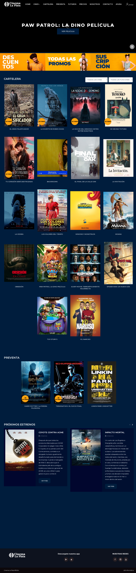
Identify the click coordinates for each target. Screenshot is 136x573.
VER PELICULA (68, 31)
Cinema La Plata (9, 570)
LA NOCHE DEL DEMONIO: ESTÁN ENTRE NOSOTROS (85, 130)
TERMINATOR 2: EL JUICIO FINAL (69, 406)
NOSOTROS (95, 4)
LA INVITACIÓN (118, 182)
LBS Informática (128, 570)
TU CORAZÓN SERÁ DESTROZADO (19, 182)
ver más (44, 481)
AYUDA (119, 4)
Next (132, 424)
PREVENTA (60, 4)
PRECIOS (83, 4)
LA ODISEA (19, 234)
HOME (27, 4)
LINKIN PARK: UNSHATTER (101, 406)
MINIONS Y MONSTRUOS (85, 234)
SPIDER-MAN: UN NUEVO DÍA (118, 287)
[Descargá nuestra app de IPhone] (71, 559)
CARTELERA (48, 4)
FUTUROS (72, 4)
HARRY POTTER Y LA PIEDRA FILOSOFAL (35, 407)
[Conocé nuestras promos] (68, 65)
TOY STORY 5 (52, 339)
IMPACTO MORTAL (115, 432)
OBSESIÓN (19, 287)
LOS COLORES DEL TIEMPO (52, 234)
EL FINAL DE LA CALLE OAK (85, 182)
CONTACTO (108, 4)
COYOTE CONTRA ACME (51, 432)
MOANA (118, 234)
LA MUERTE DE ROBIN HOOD (52, 129)
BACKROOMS (52, 182)
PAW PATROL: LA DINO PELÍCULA (52, 287)
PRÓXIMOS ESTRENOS (19, 424)
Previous (130, 424)
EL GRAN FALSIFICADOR (19, 129)
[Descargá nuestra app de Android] (66, 559)
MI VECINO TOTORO (118, 129)
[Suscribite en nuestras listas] (113, 65)
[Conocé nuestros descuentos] (22, 65)
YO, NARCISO (85, 339)
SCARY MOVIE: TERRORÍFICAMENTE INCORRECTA (85, 288)
